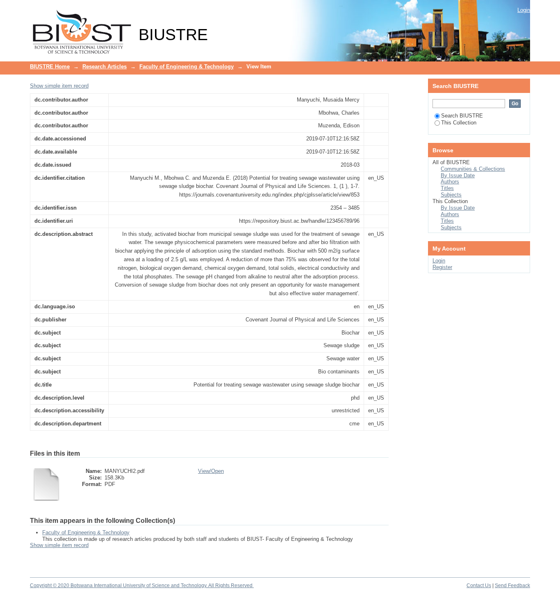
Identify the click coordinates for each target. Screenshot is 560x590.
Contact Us (479, 585)
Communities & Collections (473, 169)
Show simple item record (59, 86)
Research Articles (104, 66)
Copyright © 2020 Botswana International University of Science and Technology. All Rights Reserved (142, 585)
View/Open (211, 471)
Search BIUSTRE (462, 116)
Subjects (451, 195)
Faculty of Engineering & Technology (186, 66)
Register (442, 267)
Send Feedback (512, 585)
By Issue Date (458, 175)
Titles (447, 188)
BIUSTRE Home (50, 66)
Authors (450, 182)
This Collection (458, 123)
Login (523, 10)
